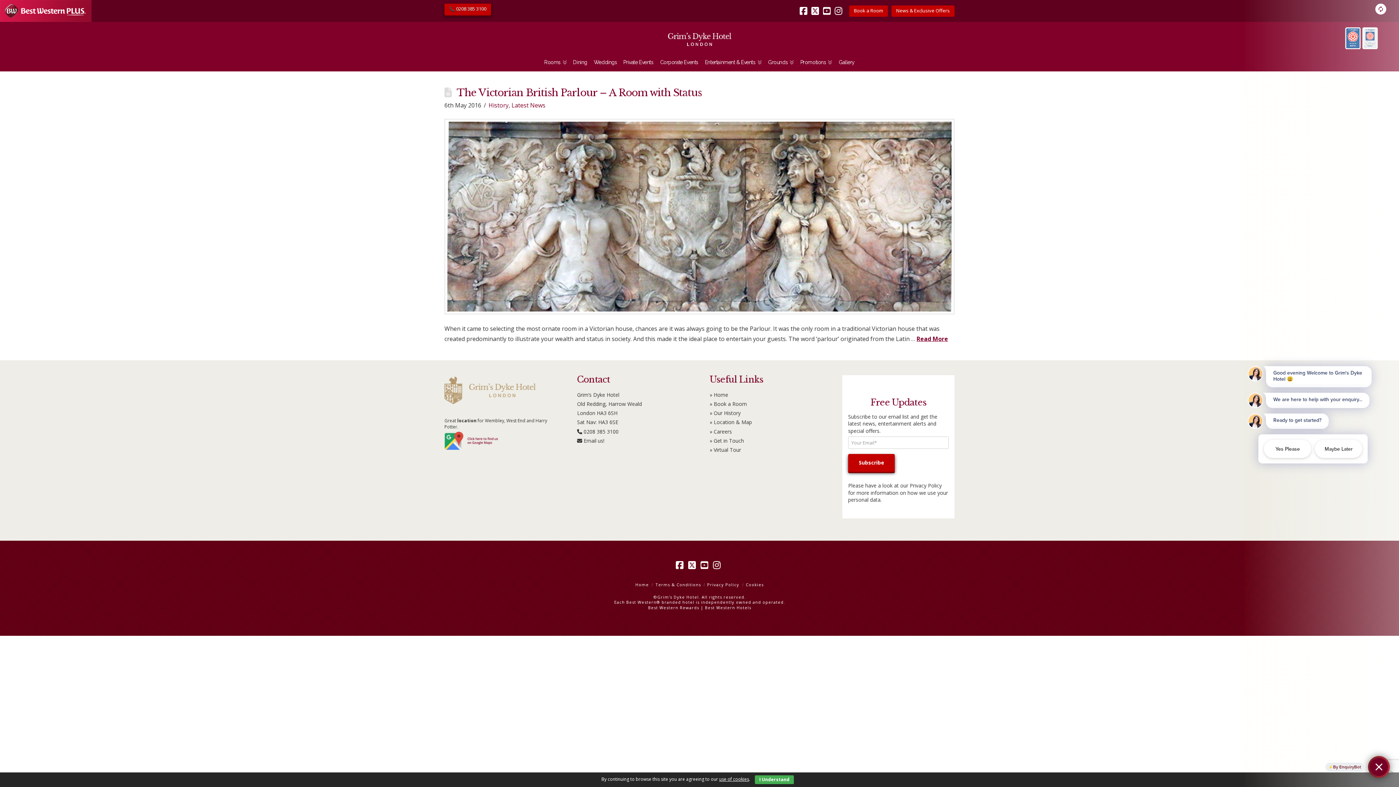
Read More (932, 339)
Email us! (594, 440)
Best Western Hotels (728, 607)
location (467, 421)
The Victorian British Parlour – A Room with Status (578, 93)
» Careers (721, 431)
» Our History (725, 413)
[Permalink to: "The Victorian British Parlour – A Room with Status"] (699, 216)
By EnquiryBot (1347, 767)
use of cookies (734, 779)
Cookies (755, 584)
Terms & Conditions (678, 584)
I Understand (774, 779)
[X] (816, 6)
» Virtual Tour (725, 449)
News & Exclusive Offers (923, 10)
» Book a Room (728, 403)
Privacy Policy (926, 485)
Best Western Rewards (673, 607)
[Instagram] (840, 6)
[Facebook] (805, 6)
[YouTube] (828, 6)
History (499, 105)
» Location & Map (731, 422)
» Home (719, 394)
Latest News (528, 105)
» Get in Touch (727, 440)
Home (642, 584)
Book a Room (868, 10)
